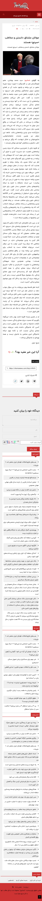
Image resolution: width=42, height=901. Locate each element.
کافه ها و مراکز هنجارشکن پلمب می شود (22, 777)
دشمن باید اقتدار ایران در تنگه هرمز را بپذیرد (21, 489)
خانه (36, 21)
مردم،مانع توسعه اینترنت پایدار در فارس (22, 477)
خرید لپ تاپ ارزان (35, 880)
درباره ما (26, 887)
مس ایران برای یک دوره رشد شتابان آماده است (20, 797)
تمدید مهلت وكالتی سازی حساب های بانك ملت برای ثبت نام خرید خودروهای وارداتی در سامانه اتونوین (21, 863)
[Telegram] (34, 381)
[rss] (13, 887)
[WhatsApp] (27, 381)
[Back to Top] (39, 897)
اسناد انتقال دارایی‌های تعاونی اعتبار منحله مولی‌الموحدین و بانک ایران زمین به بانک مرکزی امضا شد (21, 757)
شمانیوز (27, 80)
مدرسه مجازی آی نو (21, 880)
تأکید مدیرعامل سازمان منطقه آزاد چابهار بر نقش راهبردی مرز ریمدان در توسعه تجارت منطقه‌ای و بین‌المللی (21, 852)
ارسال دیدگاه (33, 449)
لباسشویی (11, 880)
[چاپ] (17, 29)
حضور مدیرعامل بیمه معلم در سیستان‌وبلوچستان (20, 809)
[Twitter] (21, 381)
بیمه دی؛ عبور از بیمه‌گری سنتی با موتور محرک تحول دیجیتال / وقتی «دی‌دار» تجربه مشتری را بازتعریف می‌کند (22, 725)
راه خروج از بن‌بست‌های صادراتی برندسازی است (20, 764)
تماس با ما (18, 887)
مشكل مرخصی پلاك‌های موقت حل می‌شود (22, 821)
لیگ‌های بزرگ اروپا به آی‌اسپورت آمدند (23, 494)
